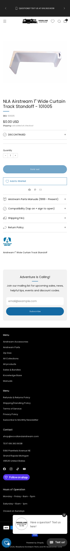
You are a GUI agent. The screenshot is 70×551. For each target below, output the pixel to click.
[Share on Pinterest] (35, 190)
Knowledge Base (12, 375)
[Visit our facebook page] (4, 469)
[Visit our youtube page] (24, 469)
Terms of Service (12, 408)
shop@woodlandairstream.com (21, 436)
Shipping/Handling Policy (17, 403)
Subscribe (35, 311)
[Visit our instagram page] (11, 469)
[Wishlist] (52, 21)
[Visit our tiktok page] (17, 469)
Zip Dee (7, 353)
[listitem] (34, 8)
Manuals (7, 381)
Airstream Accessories (15, 341)
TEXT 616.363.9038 (12, 443)
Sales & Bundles (12, 369)
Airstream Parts (11, 347)
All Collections (11, 358)
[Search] (59, 21)
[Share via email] (40, 190)
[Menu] (4, 21)
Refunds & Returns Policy (16, 397)
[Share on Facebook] (29, 190)
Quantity (7, 150)
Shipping (7, 125)
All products (9, 364)
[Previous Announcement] (6, 8)
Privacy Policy (10, 414)
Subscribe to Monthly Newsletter (20, 419)
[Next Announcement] (64, 8)
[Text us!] (57, 543)
